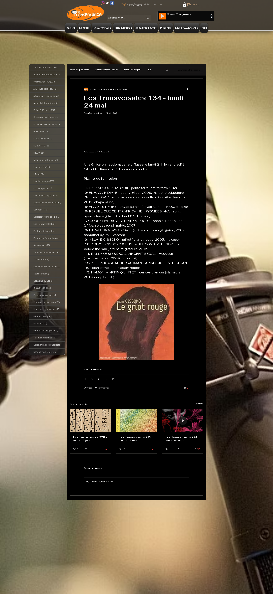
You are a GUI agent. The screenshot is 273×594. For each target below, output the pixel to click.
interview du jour (132, 70)
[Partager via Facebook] (85, 379)
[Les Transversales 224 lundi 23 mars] (182, 420)
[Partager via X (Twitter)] (92, 379)
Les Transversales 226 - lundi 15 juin (90, 439)
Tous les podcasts (79, 70)
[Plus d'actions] (187, 89)
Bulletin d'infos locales (107, 70)
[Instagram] (103, 3)
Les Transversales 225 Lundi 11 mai (135, 439)
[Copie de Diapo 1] (129, 12)
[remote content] (136, 140)
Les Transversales (93, 369)
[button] (185, 4)
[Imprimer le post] (113, 379)
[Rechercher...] (147, 18)
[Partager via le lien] (106, 379)
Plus (149, 70)
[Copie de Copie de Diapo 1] (133, 12)
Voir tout (199, 403)
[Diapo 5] (140, 12)
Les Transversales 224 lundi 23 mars (181, 439)
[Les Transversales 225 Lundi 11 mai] (136, 420)
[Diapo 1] (126, 12)
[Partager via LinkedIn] (99, 379)
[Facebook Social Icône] (112, 3)
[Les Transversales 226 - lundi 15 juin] (90, 420)
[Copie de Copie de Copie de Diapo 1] (137, 12)
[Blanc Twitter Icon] (107, 3)
